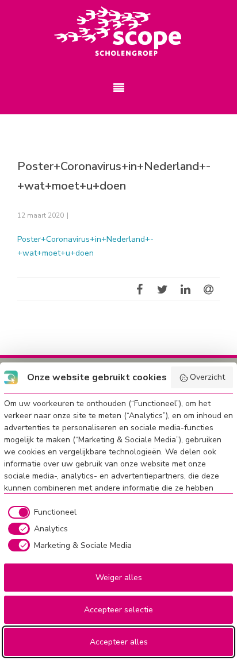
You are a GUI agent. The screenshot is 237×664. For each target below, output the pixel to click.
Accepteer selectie (118, 609)
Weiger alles (118, 577)
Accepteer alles (119, 641)
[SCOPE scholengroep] (118, 31)
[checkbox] (40, 512)
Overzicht (207, 377)
